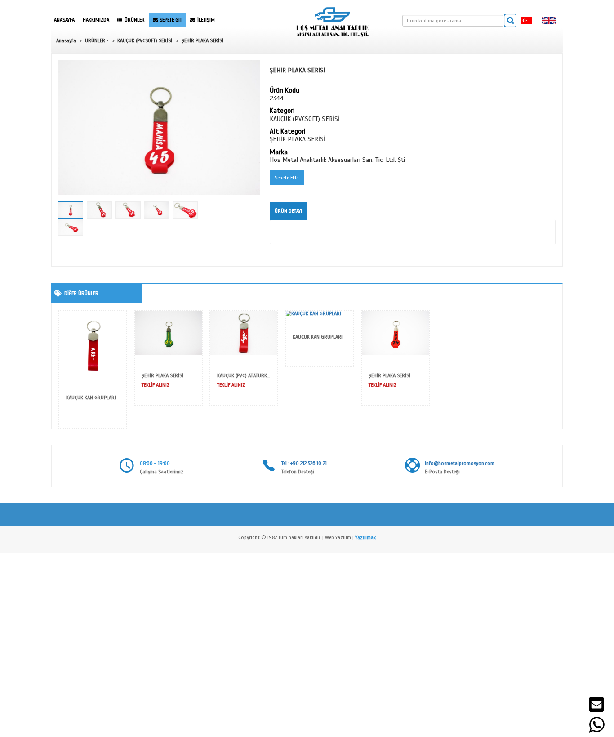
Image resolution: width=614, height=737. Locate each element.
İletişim (206, 20)
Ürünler (135, 20)
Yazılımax (365, 537)
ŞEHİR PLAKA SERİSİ (202, 40)
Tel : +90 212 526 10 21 (304, 463)
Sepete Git (171, 20)
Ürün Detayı (288, 211)
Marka (279, 152)
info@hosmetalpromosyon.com (459, 463)
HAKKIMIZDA (96, 20)
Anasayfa (64, 20)
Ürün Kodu (284, 91)
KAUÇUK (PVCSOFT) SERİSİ (144, 40)
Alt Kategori (287, 132)
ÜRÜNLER (96, 40)
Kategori (282, 111)
